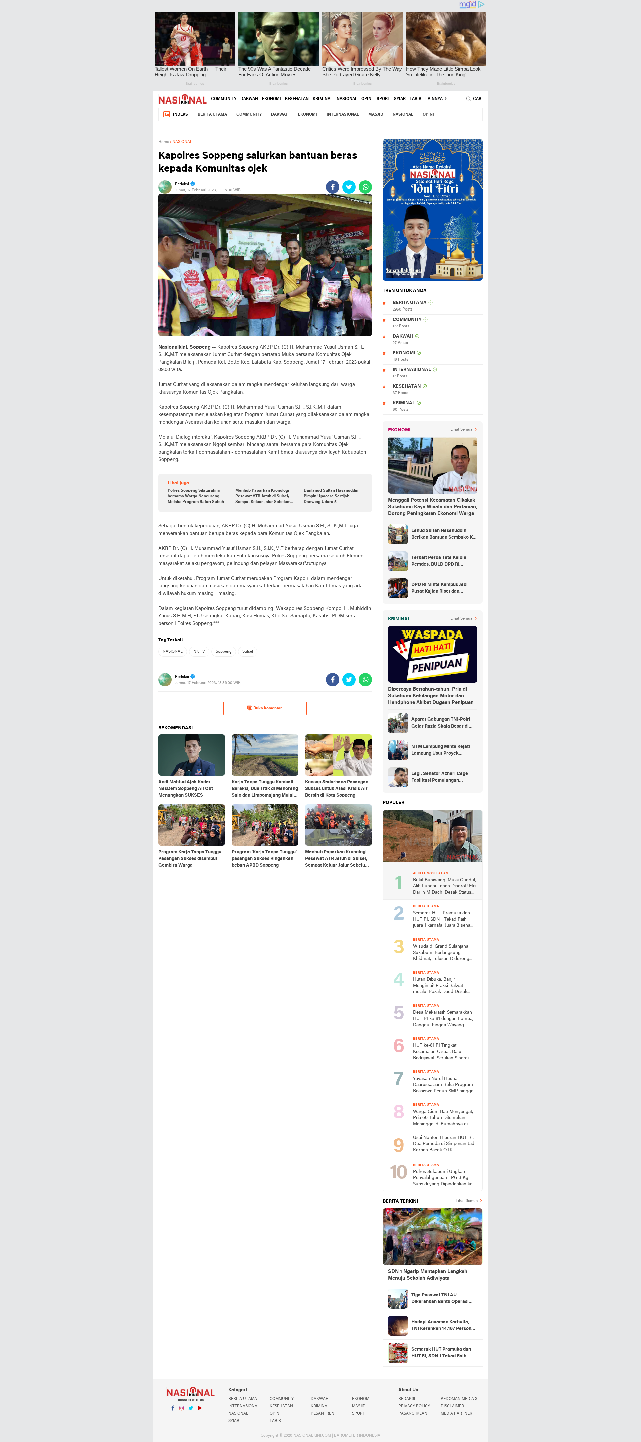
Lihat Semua (461, 430)
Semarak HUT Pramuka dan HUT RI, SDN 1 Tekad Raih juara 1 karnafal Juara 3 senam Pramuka (443, 920)
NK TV (199, 652)
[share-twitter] (349, 187)
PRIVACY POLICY (414, 1406)
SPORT (383, 99)
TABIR (415, 99)
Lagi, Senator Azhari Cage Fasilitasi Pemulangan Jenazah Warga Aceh (439, 777)
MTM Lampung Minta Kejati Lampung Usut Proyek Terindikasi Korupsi (440, 750)
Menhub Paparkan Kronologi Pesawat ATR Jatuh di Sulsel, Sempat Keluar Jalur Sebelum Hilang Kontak (262, 497)
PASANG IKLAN (412, 1414)
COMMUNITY (223, 99)
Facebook (172, 1417)
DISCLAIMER (452, 1406)
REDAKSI (406, 1399)
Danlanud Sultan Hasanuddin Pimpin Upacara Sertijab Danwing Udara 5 (331, 496)
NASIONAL (347, 99)
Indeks (180, 115)
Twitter (190, 1417)
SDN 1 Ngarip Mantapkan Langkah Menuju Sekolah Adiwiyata (427, 1275)
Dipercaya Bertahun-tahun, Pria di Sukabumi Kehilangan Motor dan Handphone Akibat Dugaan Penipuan (431, 696)
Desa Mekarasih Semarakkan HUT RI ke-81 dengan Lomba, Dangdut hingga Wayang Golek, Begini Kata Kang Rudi (443, 1019)
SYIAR (400, 99)
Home (163, 142)
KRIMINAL (323, 99)
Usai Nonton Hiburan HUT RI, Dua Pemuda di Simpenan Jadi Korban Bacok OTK (444, 1144)
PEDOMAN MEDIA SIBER (462, 1399)
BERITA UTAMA (212, 115)
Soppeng (224, 652)
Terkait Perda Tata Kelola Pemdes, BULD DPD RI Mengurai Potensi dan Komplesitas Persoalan (438, 561)
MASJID (375, 115)
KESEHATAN (297, 99)
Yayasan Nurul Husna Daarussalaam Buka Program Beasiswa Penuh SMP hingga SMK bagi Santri (443, 1085)
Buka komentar (267, 708)
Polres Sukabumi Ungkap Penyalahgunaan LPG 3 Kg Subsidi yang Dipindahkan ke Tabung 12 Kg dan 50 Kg (442, 1178)
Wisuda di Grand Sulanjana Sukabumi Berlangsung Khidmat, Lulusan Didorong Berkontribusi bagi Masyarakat (444, 953)
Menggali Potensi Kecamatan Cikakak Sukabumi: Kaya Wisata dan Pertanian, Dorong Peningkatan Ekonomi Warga (432, 507)
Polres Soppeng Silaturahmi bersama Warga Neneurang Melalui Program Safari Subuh (196, 496)
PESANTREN (322, 1414)
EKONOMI (271, 99)
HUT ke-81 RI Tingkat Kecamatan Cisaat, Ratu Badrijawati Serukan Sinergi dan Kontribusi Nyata (441, 1052)
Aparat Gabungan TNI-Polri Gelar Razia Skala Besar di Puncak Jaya (440, 723)
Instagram (181, 1417)
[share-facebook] (332, 187)
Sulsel (247, 652)
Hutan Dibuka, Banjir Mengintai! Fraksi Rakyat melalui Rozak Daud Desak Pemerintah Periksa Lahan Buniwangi (440, 986)
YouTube (199, 1417)
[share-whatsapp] (365, 187)
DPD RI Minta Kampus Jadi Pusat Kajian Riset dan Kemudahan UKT (439, 588)
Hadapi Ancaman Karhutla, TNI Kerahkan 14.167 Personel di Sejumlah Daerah (443, 1326)
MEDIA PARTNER (456, 1414)
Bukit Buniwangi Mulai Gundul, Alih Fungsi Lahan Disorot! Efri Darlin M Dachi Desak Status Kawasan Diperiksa (444, 887)
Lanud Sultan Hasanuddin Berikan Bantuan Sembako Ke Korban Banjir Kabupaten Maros (443, 534)
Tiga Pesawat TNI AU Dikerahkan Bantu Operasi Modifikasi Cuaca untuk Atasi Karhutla (443, 1299)
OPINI (367, 99)
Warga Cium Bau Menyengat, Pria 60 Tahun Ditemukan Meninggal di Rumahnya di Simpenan (443, 1118)
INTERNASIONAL (343, 115)
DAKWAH (249, 99)
